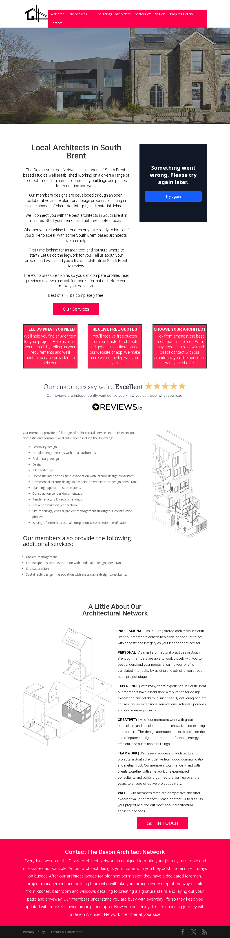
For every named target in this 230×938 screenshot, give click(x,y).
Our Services (78, 14)
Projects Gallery (181, 14)
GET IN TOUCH (162, 823)
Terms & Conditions (66, 932)
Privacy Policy (34, 932)
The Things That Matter (113, 14)
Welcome (57, 14)
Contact (56, 23)
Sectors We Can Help (150, 14)
